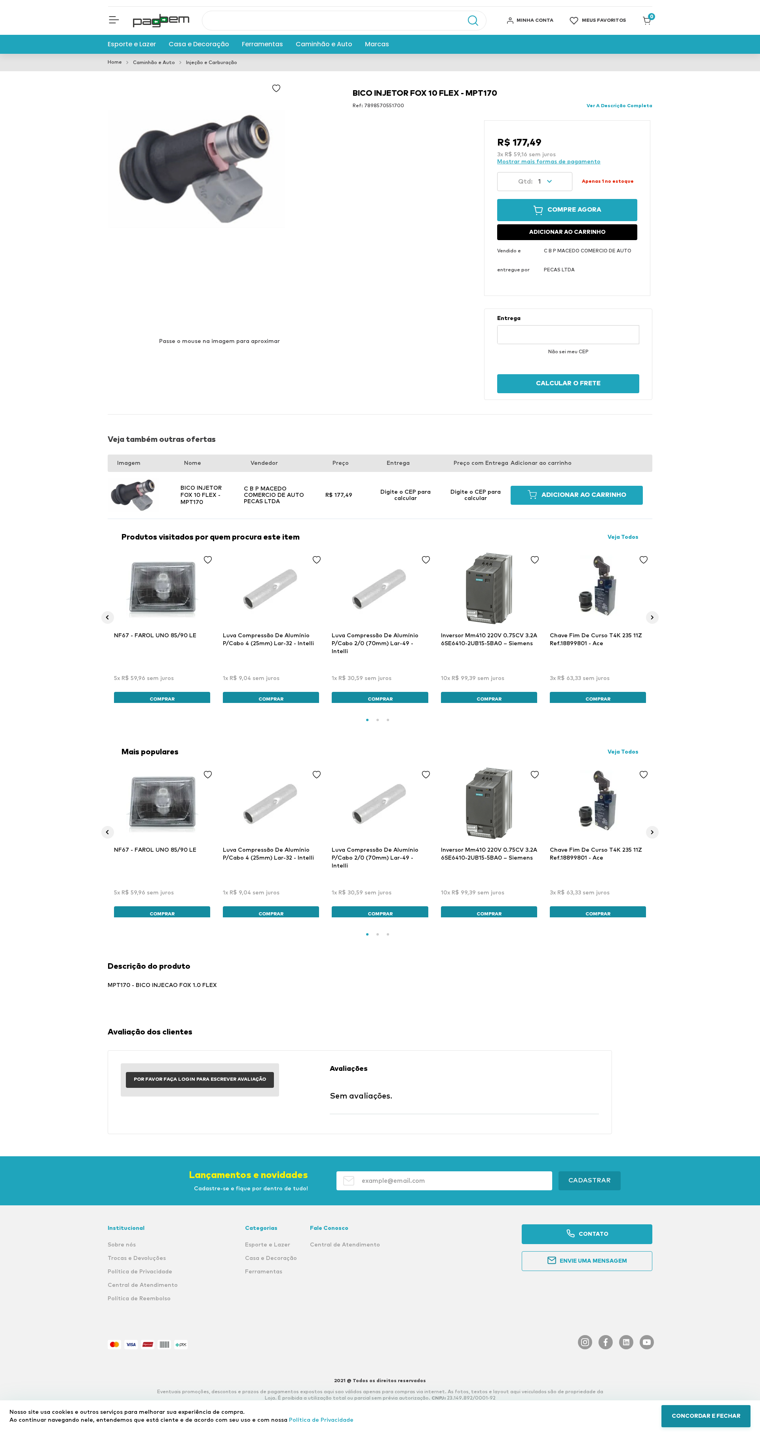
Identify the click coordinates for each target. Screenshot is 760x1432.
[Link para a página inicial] (115, 62)
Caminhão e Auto (154, 63)
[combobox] (344, 20)
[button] (114, 20)
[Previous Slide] (107, 617)
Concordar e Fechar (706, 1416)
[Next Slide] (652, 617)
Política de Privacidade (321, 1420)
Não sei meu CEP (568, 352)
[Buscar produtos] (469, 20)
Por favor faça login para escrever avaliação (200, 1079)
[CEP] (568, 329)
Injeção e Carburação (211, 63)
